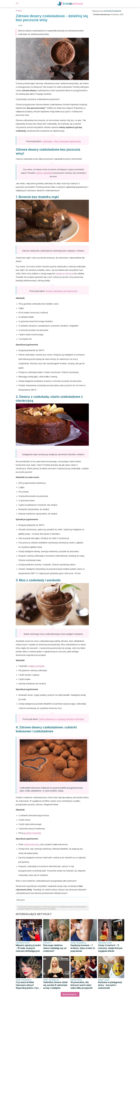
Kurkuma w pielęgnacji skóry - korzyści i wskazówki (110, 985)
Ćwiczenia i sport (23, 943)
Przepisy (19, 11)
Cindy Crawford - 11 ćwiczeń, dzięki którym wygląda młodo (110, 948)
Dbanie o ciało (103, 980)
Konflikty (47, 943)
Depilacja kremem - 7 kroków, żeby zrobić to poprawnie (83, 948)
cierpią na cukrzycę (64, 273)
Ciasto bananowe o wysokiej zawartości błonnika (61, 719)
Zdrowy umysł (76, 980)
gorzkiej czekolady (32, 833)
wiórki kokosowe (31, 844)
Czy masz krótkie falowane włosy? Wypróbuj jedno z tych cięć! (28, 985)
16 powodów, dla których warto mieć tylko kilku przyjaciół (81, 985)
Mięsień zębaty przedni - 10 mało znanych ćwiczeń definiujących (28, 948)
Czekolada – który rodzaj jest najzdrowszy (61, 141)
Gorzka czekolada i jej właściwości (61, 291)
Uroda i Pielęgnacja (78, 943)
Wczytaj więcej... (70, 994)
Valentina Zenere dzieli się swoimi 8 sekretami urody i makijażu (55, 985)
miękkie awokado (36, 666)
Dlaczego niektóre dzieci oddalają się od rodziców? (54, 948)
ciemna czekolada (44, 173)
